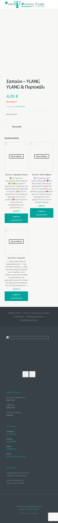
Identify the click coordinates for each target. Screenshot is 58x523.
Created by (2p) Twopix (29, 509)
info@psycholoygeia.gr (16, 456)
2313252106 (11, 434)
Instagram (34, 513)
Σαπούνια (20, 106)
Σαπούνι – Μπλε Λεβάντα (41, 175)
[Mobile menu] (54, 4)
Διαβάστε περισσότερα (16, 218)
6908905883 (11, 441)
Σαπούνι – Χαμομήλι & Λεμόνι (16, 175)
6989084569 (11, 449)
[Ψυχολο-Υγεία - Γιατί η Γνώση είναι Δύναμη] (29, 4)
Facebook (23, 513)
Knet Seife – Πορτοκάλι (16, 258)
